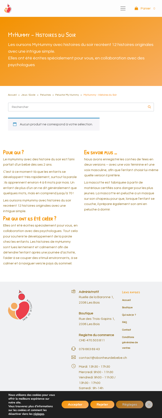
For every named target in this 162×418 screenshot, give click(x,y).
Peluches (45, 95)
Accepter (75, 404)
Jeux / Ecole (28, 95)
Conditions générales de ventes (130, 342)
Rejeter (102, 404)
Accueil (12, 95)
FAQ (124, 322)
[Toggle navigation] (123, 8)
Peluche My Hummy (67, 95)
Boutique (127, 307)
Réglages (129, 404)
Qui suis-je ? (129, 315)
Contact (126, 329)
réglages (38, 414)
